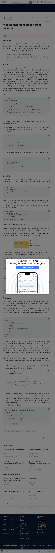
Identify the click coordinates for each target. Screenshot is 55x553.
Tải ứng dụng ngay (27, 267)
